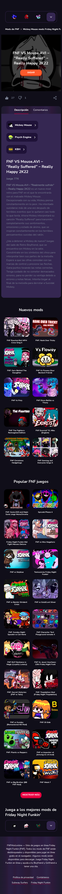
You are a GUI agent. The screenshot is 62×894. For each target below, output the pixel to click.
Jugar (31, 72)
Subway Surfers (20, 882)
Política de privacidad (23, 877)
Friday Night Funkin (40, 882)
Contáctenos (43, 877)
